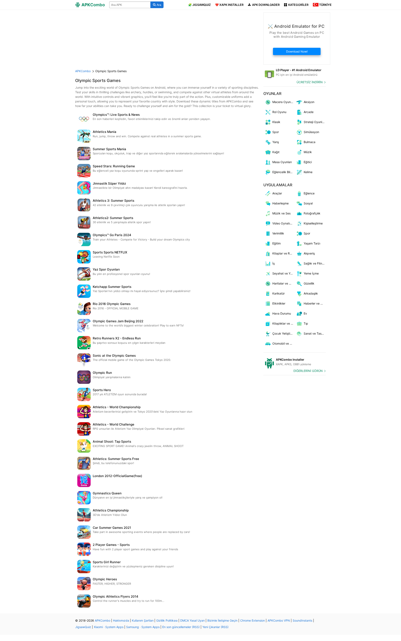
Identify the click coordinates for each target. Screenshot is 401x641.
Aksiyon (309, 102)
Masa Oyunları (282, 162)
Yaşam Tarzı (312, 243)
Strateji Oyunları (314, 122)
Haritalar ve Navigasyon (283, 283)
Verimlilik (278, 233)
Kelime (308, 172)
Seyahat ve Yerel (283, 273)
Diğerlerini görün (308, 371)
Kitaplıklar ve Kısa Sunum (283, 323)
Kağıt (275, 152)
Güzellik (309, 283)
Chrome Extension (252, 620)
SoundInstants (302, 620)
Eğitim (276, 243)
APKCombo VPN (279, 620)
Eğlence (309, 193)
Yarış (275, 142)
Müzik (308, 152)
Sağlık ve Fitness (315, 263)
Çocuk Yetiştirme (283, 333)
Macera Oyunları (283, 102)
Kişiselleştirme (313, 223)
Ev (305, 313)
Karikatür (278, 293)
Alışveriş (309, 253)
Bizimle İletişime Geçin (222, 620)
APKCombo (83, 71)
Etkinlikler (278, 303)
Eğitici (308, 162)
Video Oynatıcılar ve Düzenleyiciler (283, 223)
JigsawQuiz (83, 627)
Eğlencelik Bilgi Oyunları (283, 172)
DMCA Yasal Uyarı (192, 620)
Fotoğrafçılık (312, 213)
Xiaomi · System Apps (108, 627)
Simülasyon (311, 132)
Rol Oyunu (279, 112)
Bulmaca (309, 142)
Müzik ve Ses (281, 213)
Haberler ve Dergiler (315, 303)
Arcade (308, 112)
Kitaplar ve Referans (283, 253)
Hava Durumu (281, 313)
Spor (275, 132)
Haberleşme (280, 203)
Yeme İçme (311, 273)
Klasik (276, 122)
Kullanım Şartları (143, 620)
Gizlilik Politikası (167, 620)
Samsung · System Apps (143, 627)
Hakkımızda (121, 620)
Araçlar (277, 193)
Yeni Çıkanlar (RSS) (215, 627)
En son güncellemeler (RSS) (181, 627)
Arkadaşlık (311, 293)
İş (273, 263)
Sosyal (308, 203)
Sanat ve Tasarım (315, 333)
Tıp (306, 323)
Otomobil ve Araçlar (283, 343)
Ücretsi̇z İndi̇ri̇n (310, 82)
